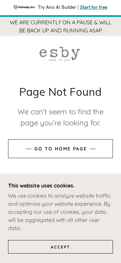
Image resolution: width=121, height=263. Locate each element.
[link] (61, 53)
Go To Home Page (60, 149)
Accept (60, 247)
